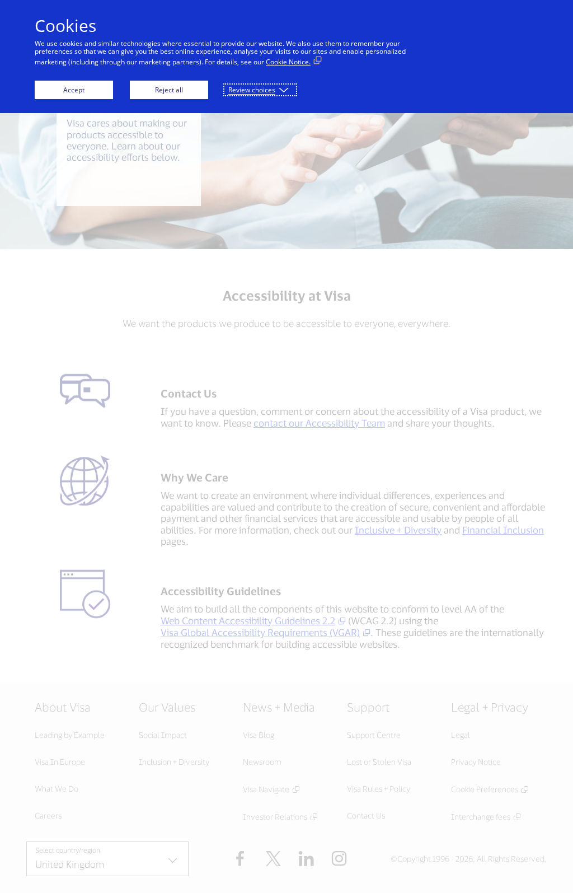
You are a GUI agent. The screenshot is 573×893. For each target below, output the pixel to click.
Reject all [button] (169, 90)
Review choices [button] (251, 90)
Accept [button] (73, 90)
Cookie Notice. (288, 62)
